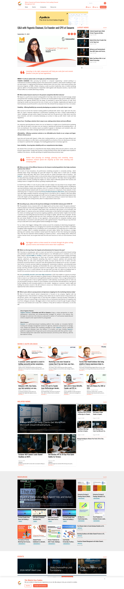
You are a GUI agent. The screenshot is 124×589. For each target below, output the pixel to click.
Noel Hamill (81, 367)
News (26, 7)
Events (34, 7)
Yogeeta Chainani (25, 312)
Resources (53, 7)
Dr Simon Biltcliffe (68, 391)
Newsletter (103, 7)
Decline (28, 585)
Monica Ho (89, 391)
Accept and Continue (40, 585)
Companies (43, 7)
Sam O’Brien (51, 367)
